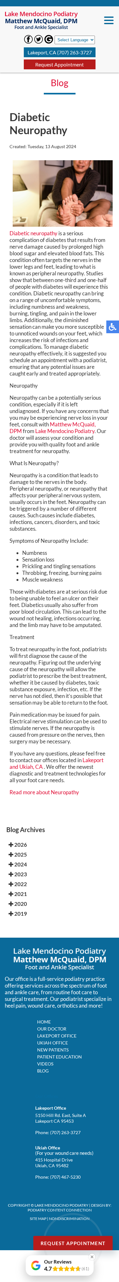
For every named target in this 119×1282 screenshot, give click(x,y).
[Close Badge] (92, 1257)
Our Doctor (51, 1028)
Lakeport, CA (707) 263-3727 (60, 52)
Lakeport (93, 760)
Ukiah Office (52, 1042)
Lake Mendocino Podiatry (65, 431)
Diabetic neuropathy (33, 233)
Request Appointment (59, 64)
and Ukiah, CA (26, 766)
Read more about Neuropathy (44, 792)
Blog (43, 1070)
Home (44, 1021)
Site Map (38, 1218)
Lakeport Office (56, 1035)
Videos (45, 1063)
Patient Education (59, 1056)
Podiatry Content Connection (60, 1210)
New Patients (53, 1049)
